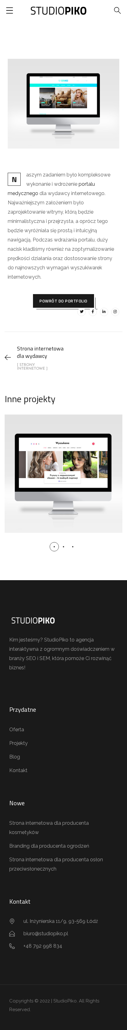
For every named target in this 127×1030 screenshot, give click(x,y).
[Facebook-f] (93, 312)
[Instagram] (115, 312)
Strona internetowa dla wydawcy (63, 466)
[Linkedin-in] (104, 312)
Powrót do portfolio (63, 301)
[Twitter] (81, 312)
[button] (54, 546)
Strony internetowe (63, 487)
